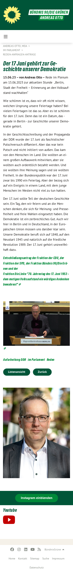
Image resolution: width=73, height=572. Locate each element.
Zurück (42, 372)
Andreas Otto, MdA (15, 46)
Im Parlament (12, 50)
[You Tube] (32, 549)
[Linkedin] (25, 549)
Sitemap (34, 558)
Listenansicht (16, 372)
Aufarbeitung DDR (14, 360)
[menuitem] (12, 558)
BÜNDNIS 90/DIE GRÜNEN (49, 12)
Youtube (10, 510)
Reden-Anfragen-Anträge (19, 54)
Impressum (58, 558)
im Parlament (36, 360)
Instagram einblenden (36, 498)
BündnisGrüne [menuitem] (53, 549)
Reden (51, 360)
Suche (45, 558)
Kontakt (22, 558)
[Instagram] (19, 549)
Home (12, 558)
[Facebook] (12, 549)
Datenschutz (37, 567)
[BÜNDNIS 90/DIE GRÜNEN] (12, 15)
